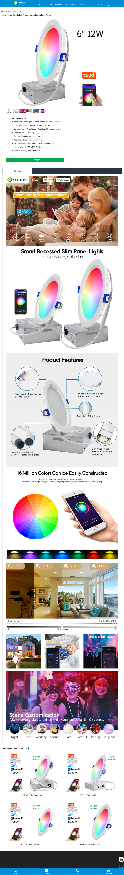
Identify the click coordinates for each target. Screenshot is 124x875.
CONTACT (98, 4)
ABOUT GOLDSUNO (55, 4)
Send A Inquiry (34, 160)
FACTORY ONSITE (71, 4)
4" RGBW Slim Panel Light (32, 795)
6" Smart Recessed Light (89, 795)
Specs (77, 171)
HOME (33, 4)
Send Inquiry (107, 171)
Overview (17, 171)
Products (8, 11)
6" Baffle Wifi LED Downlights (89, 844)
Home (3, 11)
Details (47, 171)
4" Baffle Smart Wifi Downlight (32, 844)
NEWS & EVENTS (86, 4)
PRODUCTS (42, 4)
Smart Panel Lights (18, 11)
